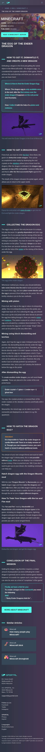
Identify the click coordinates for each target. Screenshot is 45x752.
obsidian (16, 163)
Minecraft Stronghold (19, 659)
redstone (8, 320)
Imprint (4, 719)
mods (10, 460)
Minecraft (21, 8)
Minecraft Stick (16, 645)
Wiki (13, 8)
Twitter (4, 707)
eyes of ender (26, 210)
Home (7, 8)
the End (26, 155)
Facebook (5, 705)
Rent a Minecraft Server (14, 34)
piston (21, 249)
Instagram (5, 709)
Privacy (4, 717)
